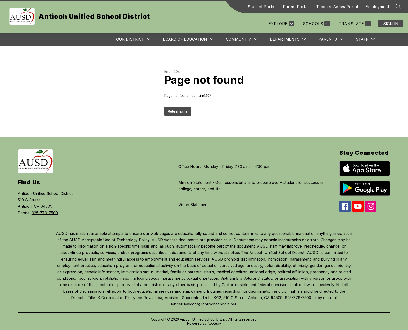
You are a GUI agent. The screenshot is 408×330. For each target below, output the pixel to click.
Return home (178, 111)
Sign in (390, 23)
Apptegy (214, 323)
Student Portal (261, 6)
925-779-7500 (45, 212)
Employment (377, 6)
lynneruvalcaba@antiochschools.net (203, 304)
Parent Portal (296, 6)
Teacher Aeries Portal (337, 6)
